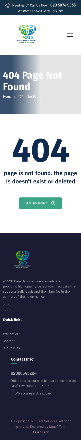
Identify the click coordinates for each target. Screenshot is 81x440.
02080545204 (24, 373)
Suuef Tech (40, 432)
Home (8, 96)
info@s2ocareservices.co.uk (31, 393)
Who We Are (11, 334)
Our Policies (11, 348)
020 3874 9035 (63, 5)
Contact (9, 341)
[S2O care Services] (27, 35)
